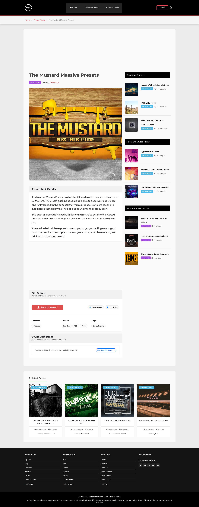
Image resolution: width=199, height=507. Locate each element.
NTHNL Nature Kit (148, 103)
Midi (64, 464)
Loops (103, 460)
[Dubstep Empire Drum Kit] (81, 400)
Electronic (28, 468)
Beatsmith (54, 82)
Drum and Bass (31, 480)
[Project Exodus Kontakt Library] (131, 240)
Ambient (28, 472)
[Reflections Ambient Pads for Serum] (131, 222)
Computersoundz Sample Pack (155, 187)
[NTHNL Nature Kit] (131, 107)
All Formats (68, 484)
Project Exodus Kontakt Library (154, 236)
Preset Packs (113, 7)
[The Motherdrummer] (117, 400)
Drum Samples (106, 472)
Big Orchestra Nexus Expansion (155, 254)
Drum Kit (104, 468)
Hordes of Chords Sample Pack (155, 85)
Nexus (65, 476)
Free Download (49, 307)
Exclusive (104, 464)
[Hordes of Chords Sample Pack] (131, 89)
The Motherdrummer (117, 420)
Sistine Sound (49, 434)
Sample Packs (92, 7)
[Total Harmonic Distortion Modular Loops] (131, 125)
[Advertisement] (98, 51)
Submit (162, 8)
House (27, 476)
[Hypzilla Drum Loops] (131, 155)
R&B (75, 326)
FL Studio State (68, 480)
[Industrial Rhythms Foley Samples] (45, 400)
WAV (64, 460)
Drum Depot (121, 434)
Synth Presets (98, 326)
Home (74, 7)
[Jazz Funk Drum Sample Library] (131, 173)
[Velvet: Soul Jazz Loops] (153, 400)
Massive (37, 326)
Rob (156, 434)
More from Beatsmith (105, 350)
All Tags (105, 484)
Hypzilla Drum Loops (150, 152)
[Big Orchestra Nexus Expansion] (131, 258)
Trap (84, 326)
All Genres (30, 484)
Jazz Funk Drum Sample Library (155, 169)
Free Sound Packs (147, 89)
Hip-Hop (66, 326)
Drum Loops (105, 480)
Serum (65, 468)
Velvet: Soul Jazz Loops (153, 420)
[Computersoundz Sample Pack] (131, 191)
